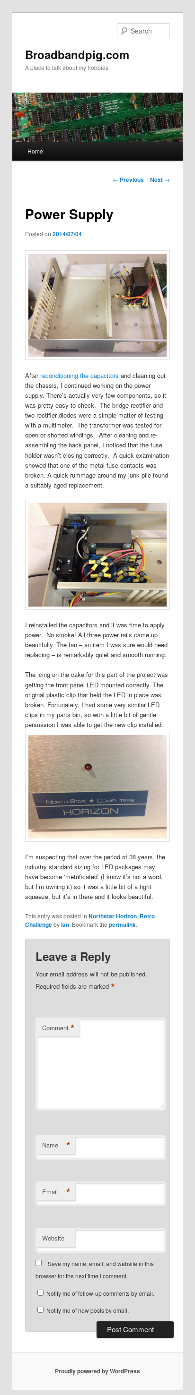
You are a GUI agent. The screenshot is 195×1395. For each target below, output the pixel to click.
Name (56, 1145)
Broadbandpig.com (77, 54)
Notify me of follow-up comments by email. (100, 1293)
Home (35, 151)
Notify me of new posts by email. (87, 1310)
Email (56, 1191)
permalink (122, 924)
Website (53, 1237)
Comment (58, 1028)
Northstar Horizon (113, 916)
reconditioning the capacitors (79, 375)
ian (65, 924)
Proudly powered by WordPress (97, 1371)
